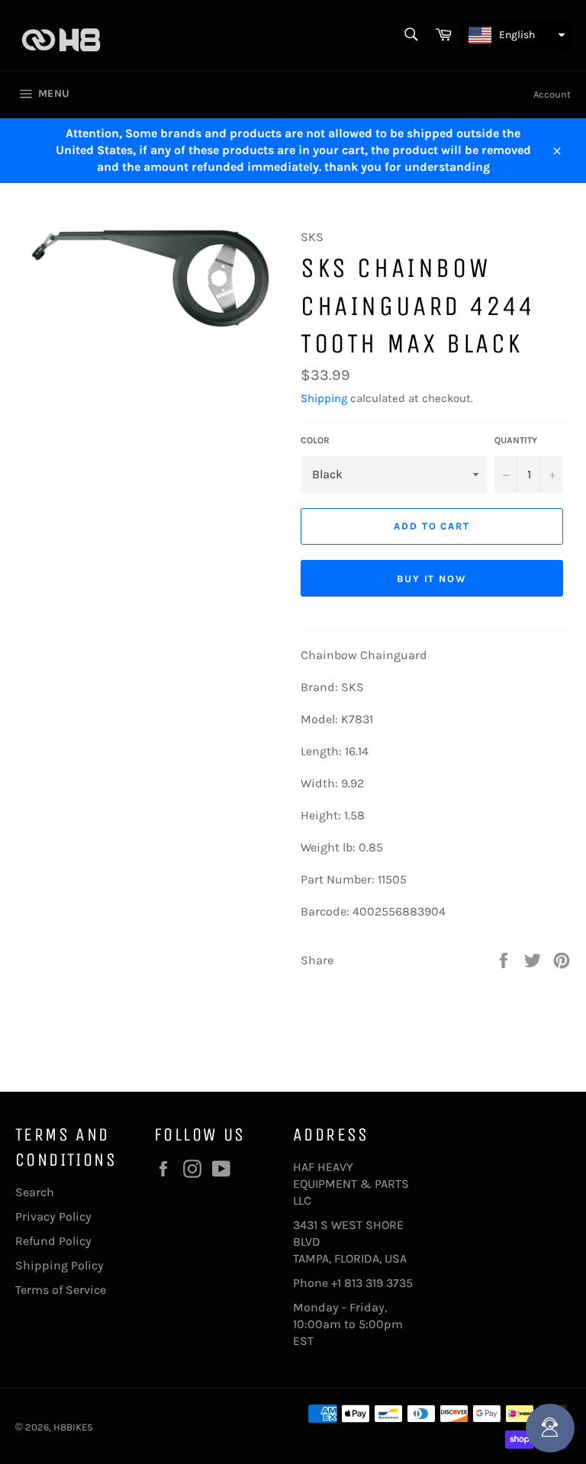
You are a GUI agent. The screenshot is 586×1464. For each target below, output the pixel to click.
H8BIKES (73, 1427)
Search (34, 1192)
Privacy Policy (53, 1216)
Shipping (324, 398)
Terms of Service (60, 1289)
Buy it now (432, 578)
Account (552, 94)
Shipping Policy (59, 1265)
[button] (515, 35)
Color (315, 440)
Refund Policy (53, 1241)
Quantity (515, 440)
